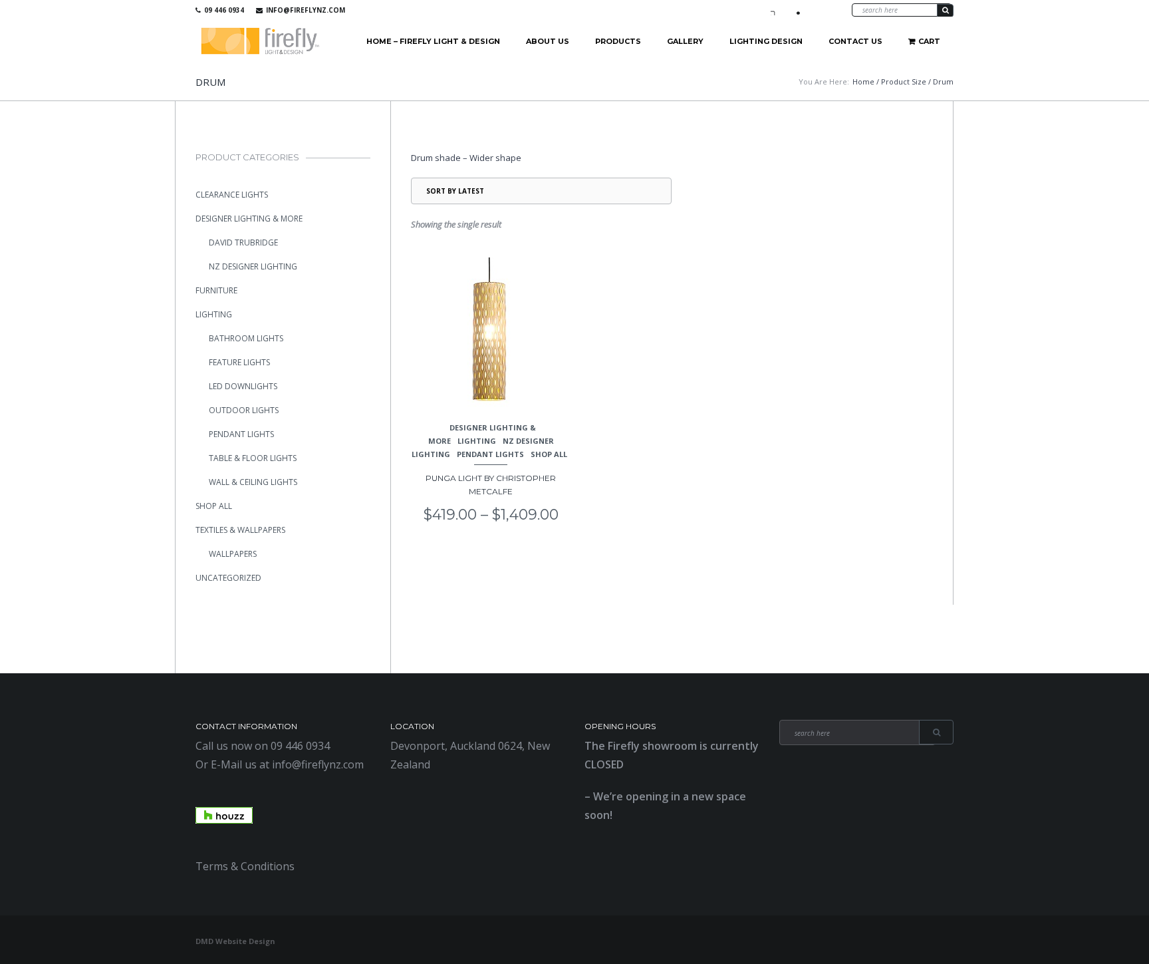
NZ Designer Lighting (253, 266)
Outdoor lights (244, 410)
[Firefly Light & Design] (260, 41)
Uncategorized (228, 577)
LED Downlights (243, 386)
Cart (929, 41)
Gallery (685, 41)
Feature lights (239, 362)
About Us (547, 41)
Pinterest (814, 10)
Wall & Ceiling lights (253, 482)
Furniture (216, 290)
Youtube (795, 10)
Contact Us (855, 41)
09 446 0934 (224, 10)
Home (863, 81)
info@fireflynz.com (305, 10)
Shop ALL (549, 454)
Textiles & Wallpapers (240, 530)
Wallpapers (233, 554)
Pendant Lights (490, 454)
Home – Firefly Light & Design (433, 41)
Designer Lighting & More (249, 218)
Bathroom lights (246, 338)
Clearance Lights (231, 194)
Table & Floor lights (253, 458)
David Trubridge (243, 242)
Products (618, 41)
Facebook (776, 10)
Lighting (476, 441)
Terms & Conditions (245, 866)
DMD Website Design (235, 941)
